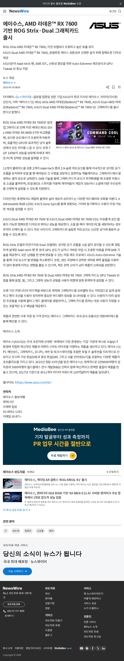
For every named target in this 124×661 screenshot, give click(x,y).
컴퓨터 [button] (28, 530)
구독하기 (114, 472)
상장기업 (50, 603)
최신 (47, 593)
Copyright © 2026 (12, 655)
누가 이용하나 (91, 608)
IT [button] (6, 530)
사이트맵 (47, 648)
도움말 (48, 630)
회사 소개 (7, 648)
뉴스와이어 (23, 97)
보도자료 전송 (91, 631)
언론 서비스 (90, 622)
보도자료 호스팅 (92, 636)
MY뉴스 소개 (90, 626)
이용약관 (19, 648)
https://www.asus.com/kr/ (33, 382)
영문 (47, 608)
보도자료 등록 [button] (13, 604)
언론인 (87, 616)
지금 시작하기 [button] (15, 571)
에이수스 (9, 83)
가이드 (49, 615)
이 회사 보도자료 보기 (16, 510)
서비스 (87, 588)
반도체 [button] (16, 530)
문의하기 (9, 615)
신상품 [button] (40, 530)
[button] (107, 87)
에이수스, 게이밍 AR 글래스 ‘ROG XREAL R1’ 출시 (56, 480)
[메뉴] (4, 11)
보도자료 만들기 (53, 620)
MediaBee (60, 648)
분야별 (48, 598)
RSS (32, 472)
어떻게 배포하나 (92, 598)
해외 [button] (51, 530)
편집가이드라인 (33, 648)
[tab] (63, 588)
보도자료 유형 (52, 625)
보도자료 (50, 588)
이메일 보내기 (12, 416)
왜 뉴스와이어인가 (93, 593)
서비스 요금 (90, 603)
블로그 (48, 635)
